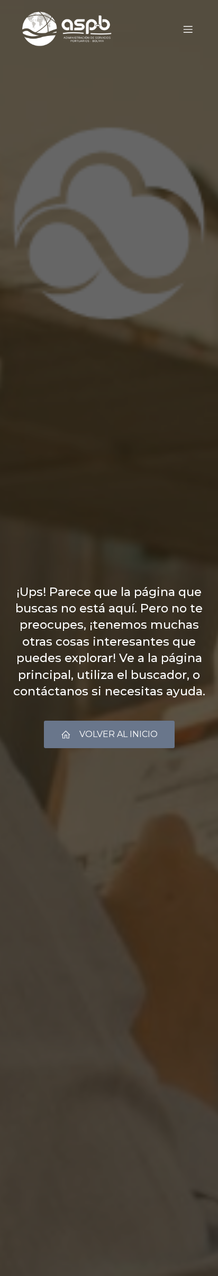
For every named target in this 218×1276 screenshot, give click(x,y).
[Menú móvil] (188, 29)
